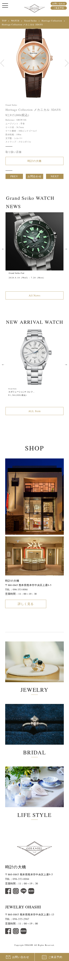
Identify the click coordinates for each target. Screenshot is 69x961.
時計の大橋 (34, 161)
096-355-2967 (21, 919)
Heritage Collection (52, 20)
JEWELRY (34, 689)
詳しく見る (26, 604)
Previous (3, 248)
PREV (14, 176)
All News (35, 295)
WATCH (15, 20)
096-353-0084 (20, 589)
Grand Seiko (30, 20)
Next (66, 248)
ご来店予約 (58, 8)
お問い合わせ (58, 3)
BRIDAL (34, 752)
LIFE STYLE (34, 814)
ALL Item (34, 411)
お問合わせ (34, 176)
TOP (4, 20)
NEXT (55, 176)
